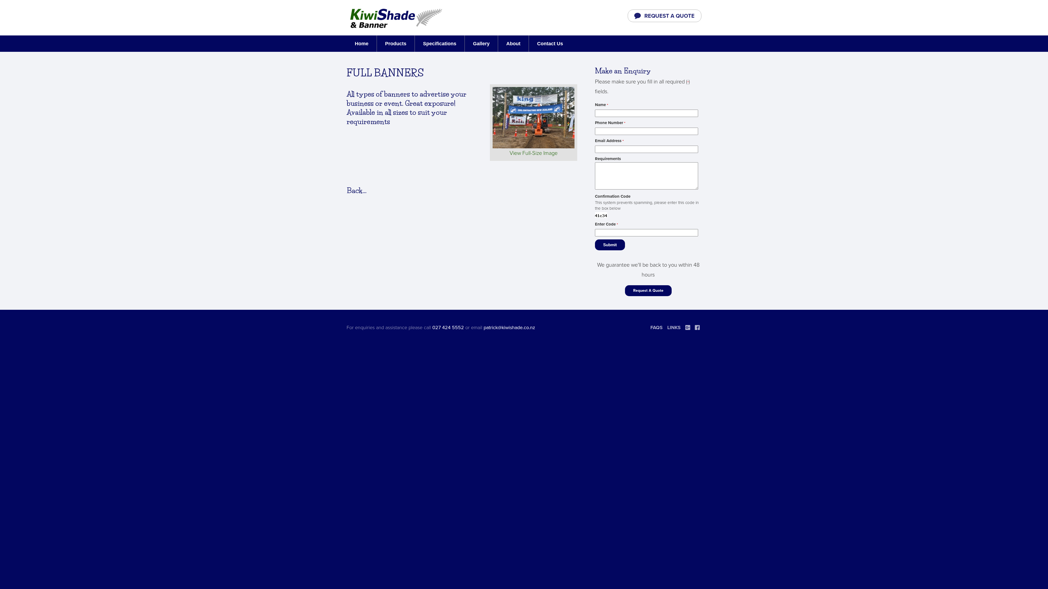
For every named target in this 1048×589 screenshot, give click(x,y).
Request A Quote (648, 290)
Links (674, 327)
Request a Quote (669, 16)
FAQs (656, 327)
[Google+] (687, 327)
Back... (357, 190)
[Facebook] (697, 327)
